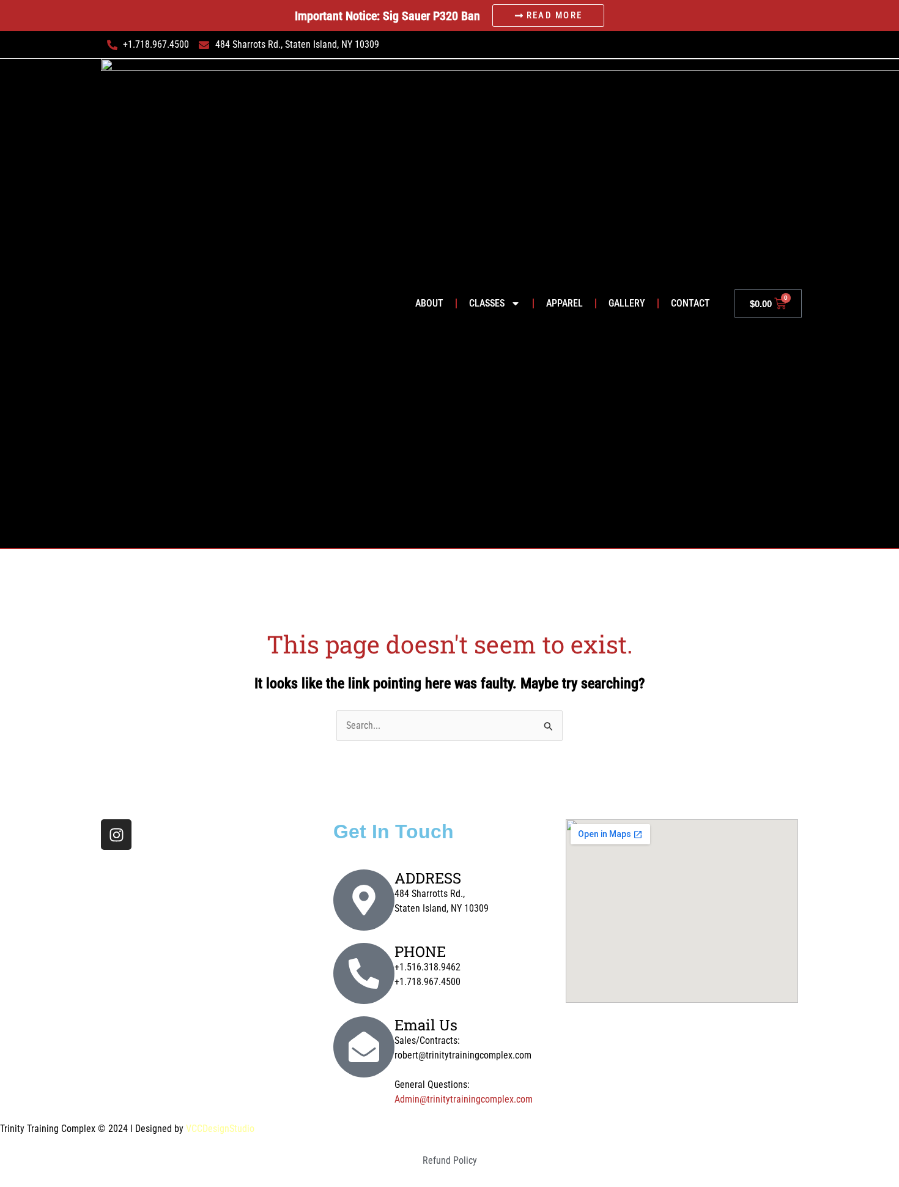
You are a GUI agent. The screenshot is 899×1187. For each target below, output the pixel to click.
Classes (487, 303)
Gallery (627, 303)
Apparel (564, 303)
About (429, 303)
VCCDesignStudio (220, 1128)
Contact (690, 303)
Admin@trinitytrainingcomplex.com (463, 1099)
